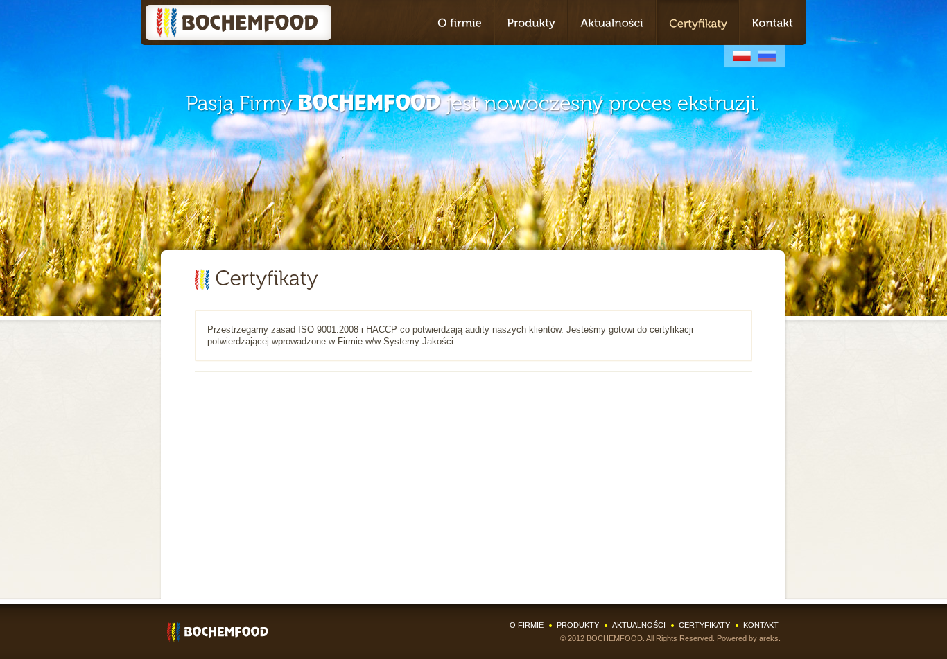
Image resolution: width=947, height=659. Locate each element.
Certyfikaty (704, 625)
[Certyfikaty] (697, 22)
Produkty (578, 625)
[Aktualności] (611, 22)
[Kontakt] (773, 22)
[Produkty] (531, 22)
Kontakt (761, 625)
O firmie (527, 625)
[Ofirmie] (460, 22)
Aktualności (639, 625)
